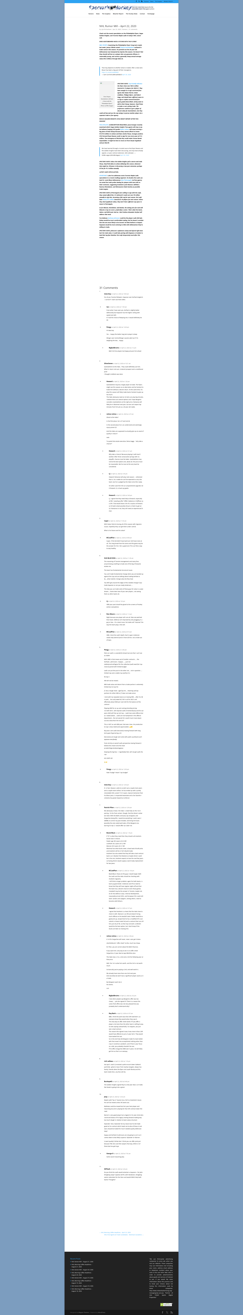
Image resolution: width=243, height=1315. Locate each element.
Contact (142, 14)
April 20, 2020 (126, 74)
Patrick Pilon (109, 807)
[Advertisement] (156, 57)
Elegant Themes (84, 1312)
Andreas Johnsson (114, 218)
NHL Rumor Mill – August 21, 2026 (82, 1262)
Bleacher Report (118, 14)
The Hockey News (131, 14)
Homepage (150, 14)
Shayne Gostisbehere (127, 47)
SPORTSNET (103, 175)
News (151, 1)
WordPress (101, 1312)
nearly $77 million (108, 199)
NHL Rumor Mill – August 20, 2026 (82, 1270)
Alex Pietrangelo (126, 180)
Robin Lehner (124, 129)
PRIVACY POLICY (168, 1)
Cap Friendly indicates (135, 84)
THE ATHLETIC (104, 125)
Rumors (146, 1)
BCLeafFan (111, 538)
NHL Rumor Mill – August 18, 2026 (82, 1286)
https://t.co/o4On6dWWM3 (110, 72)
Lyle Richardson (106, 29)
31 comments (133, 29)
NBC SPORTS (103, 45)
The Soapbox (158, 1)
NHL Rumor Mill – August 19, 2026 (82, 1278)
